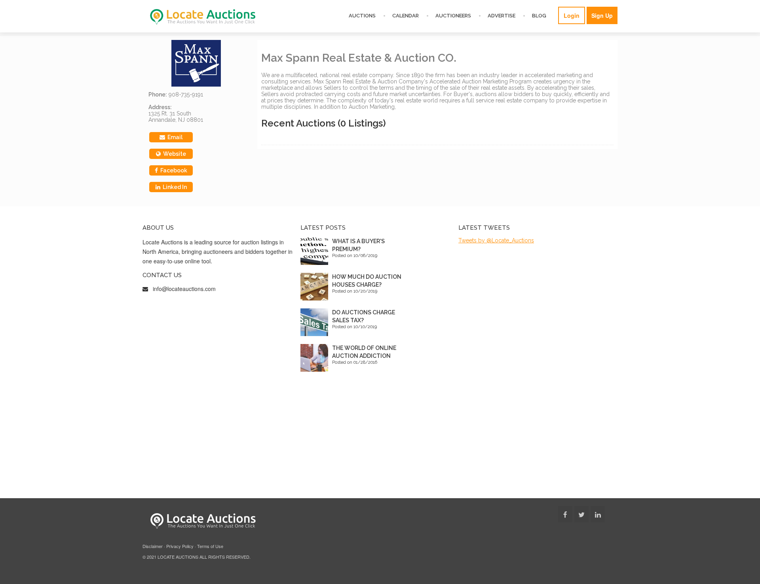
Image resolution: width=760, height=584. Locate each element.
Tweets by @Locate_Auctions (496, 240)
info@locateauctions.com (184, 289)
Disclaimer (152, 546)
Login (572, 15)
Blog (539, 16)
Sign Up (602, 15)
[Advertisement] (380, 439)
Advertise (501, 16)
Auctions (362, 16)
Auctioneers (453, 16)
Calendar (405, 16)
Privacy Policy (180, 546)
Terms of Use (210, 546)
